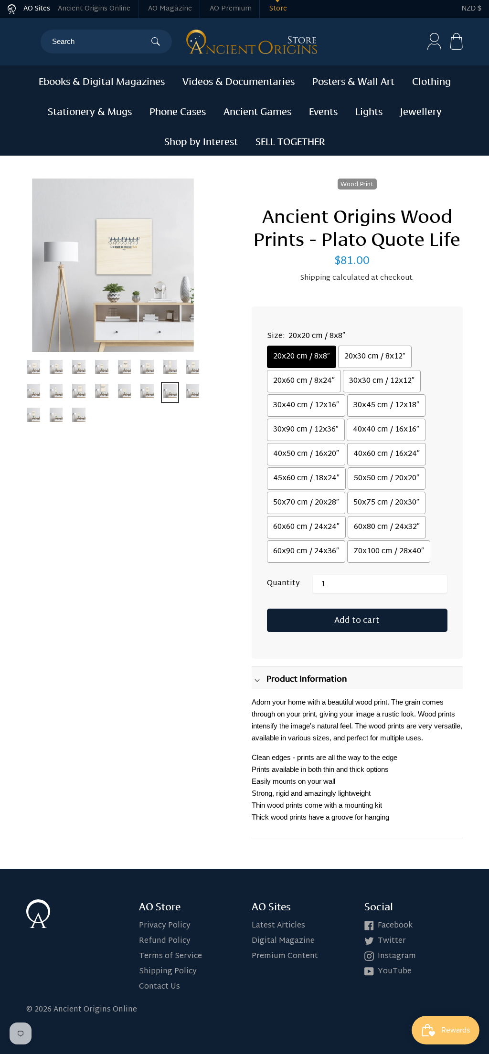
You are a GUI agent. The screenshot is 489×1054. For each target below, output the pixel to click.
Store (278, 8)
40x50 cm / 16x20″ (306, 454)
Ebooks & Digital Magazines (102, 80)
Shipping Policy (168, 972)
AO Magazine (170, 8)
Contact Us (159, 987)
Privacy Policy (165, 926)
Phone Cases (177, 110)
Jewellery (421, 110)
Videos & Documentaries (238, 80)
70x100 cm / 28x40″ (388, 552)
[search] (101, 41)
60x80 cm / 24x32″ (387, 527)
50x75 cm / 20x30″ (386, 503)
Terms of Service (170, 956)
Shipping (315, 278)
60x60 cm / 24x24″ (306, 527)
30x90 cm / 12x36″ (306, 430)
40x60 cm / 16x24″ (386, 454)
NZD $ (471, 8)
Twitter (392, 941)
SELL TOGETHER (290, 140)
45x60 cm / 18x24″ (306, 478)
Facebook (395, 926)
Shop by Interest (201, 140)
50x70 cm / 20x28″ (306, 503)
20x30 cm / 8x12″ (374, 357)
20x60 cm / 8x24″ (304, 381)
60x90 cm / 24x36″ (306, 552)
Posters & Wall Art (353, 80)
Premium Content (285, 956)
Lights (369, 110)
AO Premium (231, 8)
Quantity (283, 584)
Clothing (431, 80)
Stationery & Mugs (90, 110)
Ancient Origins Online (94, 8)
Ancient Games (257, 110)
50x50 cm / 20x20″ (386, 478)
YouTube (395, 972)
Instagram (397, 956)
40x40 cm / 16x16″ (386, 430)
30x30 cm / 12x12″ (382, 381)
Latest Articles (278, 926)
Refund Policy (165, 941)
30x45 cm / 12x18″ (386, 405)
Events (323, 110)
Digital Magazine (283, 941)
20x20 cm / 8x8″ (301, 357)
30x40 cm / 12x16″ (306, 405)
